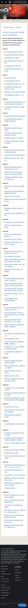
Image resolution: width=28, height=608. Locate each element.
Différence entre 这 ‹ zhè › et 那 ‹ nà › (14, 159)
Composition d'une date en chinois (14, 116)
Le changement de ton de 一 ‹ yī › (14, 95)
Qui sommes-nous (5, 587)
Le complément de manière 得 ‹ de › (14, 425)
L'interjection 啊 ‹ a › (10, 488)
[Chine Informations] (5, 10)
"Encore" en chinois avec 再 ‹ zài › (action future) (14, 501)
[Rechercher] (25, 2)
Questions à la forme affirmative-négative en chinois (14, 192)
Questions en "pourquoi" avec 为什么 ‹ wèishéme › (14, 265)
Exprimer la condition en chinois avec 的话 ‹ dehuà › (13, 379)
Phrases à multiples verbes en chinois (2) (13, 235)
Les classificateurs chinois (12, 81)
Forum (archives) (5, 581)
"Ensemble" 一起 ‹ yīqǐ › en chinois (14, 222)
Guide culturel (4, 568)
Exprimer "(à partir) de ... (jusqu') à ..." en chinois (14, 366)
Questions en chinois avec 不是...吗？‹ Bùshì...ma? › (14, 526)
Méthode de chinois (16, 20)
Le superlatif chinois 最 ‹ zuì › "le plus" (14, 294)
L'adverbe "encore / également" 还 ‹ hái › (14, 214)
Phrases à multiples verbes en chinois (13, 226)
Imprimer (18, 27)
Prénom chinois (5, 579)
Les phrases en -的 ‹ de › (11, 406)
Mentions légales (5, 592)
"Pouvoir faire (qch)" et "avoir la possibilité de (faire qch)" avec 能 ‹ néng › (14, 314)
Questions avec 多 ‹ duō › (11, 375)
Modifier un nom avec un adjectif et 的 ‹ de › (14, 200)
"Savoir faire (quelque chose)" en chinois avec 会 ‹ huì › (14, 308)
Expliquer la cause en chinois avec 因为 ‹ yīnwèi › (14, 479)
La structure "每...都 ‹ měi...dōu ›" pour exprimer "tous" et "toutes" (14, 289)
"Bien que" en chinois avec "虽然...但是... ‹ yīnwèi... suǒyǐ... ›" (14, 511)
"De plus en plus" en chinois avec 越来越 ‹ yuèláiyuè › (14, 342)
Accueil (2, 20)
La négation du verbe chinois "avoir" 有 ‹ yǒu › (12, 88)
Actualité (3, 571)
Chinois (8, 20)
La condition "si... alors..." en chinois (14, 475)
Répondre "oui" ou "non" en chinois (14, 92)
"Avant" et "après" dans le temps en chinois (14, 457)
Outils (2, 576)
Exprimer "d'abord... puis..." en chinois (13, 371)
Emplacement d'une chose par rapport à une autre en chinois (13, 173)
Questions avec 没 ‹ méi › (11, 453)
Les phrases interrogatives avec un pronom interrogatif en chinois (14, 103)
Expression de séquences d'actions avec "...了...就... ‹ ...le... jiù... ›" (14, 466)
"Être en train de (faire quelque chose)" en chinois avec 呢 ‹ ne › (13, 284)
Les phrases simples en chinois (13, 51)
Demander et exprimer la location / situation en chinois (14, 151)
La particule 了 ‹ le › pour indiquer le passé (14, 389)
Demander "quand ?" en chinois (13, 138)
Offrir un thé (5, 14)
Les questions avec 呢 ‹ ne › (12, 66)
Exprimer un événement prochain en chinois (14, 434)
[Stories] (10, 2)
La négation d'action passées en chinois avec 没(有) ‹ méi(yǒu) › (13, 439)
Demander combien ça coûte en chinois (13, 209)
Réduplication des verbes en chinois (12, 416)
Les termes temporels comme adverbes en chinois (13, 134)
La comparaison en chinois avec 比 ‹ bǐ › (14, 334)
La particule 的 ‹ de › (10, 78)
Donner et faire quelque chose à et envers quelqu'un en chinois (14, 260)
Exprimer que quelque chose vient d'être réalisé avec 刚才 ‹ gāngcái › (14, 399)
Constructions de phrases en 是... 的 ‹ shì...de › (14, 521)
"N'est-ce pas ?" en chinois (12, 196)
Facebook (17, 577)
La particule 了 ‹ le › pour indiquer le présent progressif (14, 347)
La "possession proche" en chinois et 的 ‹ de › (14, 108)
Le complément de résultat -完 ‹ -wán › (14, 471)
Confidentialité (4, 595)
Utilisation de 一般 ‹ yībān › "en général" (13, 270)
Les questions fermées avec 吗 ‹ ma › (13, 62)
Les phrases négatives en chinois (14, 54)
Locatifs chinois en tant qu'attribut (14, 155)
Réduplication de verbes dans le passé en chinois (13, 484)
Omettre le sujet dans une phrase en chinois (14, 142)
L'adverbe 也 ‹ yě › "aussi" (12, 57)
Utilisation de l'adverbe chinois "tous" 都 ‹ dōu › (13, 178)
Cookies (3, 597)
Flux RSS (17, 570)
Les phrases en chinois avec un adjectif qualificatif (13, 120)
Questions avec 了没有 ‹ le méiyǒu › (14, 450)
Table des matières (9, 27)
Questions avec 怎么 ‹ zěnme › (13, 239)
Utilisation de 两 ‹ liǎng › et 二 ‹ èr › (14, 84)
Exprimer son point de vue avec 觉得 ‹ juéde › (14, 394)
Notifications (18, 572)
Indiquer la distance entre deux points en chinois (13, 361)
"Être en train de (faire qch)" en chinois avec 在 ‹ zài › (13, 252)
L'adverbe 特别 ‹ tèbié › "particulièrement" (11, 299)
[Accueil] (6, 2)
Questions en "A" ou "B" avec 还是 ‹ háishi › (14, 187)
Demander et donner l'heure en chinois (13, 129)
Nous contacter (5, 590)
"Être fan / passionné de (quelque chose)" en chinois (14, 279)
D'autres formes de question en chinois (13, 70)
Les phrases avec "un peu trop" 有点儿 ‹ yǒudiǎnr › (14, 411)
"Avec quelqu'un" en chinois (12, 256)
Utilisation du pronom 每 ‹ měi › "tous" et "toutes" (13, 243)
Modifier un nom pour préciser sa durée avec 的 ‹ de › (14, 516)
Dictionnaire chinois (6, 574)
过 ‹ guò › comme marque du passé (14, 443)
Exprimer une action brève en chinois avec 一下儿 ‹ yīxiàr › (13, 320)
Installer (17, 575)
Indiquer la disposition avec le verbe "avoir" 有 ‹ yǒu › (13, 168)
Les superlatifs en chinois (11, 338)
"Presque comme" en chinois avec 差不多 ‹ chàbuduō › (14, 325)
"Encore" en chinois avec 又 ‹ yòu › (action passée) (14, 496)
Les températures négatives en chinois (13, 352)
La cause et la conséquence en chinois (13, 506)
